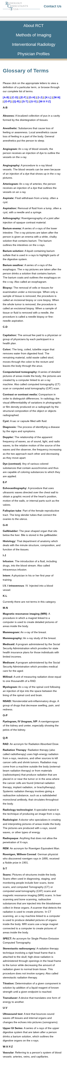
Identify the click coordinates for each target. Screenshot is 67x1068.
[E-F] (23, 97)
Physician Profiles (33, 54)
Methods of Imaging (33, 35)
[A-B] (6, 97)
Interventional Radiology (33, 44)
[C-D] (15, 97)
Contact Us (52, 6)
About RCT (33, 25)
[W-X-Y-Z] (45, 101)
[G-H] (32, 97)
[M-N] (56, 97)
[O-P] (7, 101)
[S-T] (25, 101)
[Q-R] (16, 101)
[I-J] (40, 97)
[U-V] (33, 101)
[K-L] (48, 97)
